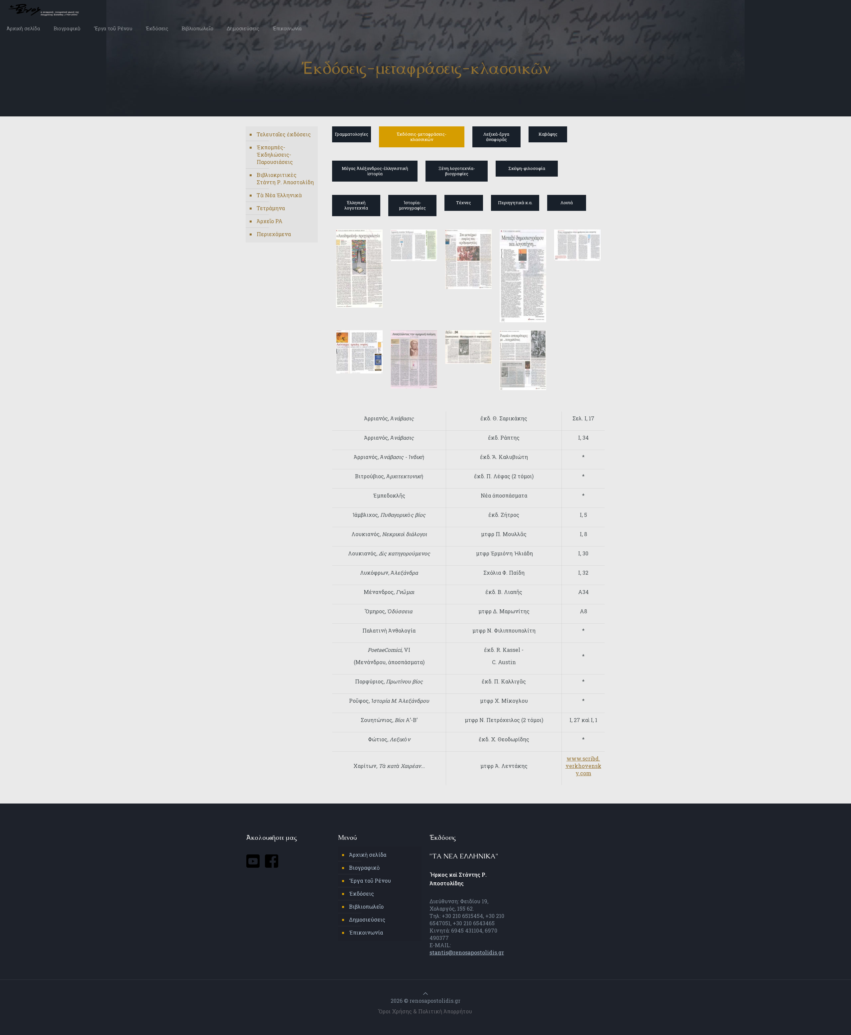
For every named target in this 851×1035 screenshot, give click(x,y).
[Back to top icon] (425, 993)
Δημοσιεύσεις (367, 919)
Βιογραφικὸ (364, 867)
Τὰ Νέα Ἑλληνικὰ (279, 195)
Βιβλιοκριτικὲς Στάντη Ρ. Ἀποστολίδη (285, 178)
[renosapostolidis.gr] (45, 10)
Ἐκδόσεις (361, 893)
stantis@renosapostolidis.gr (466, 952)
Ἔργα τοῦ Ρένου (370, 880)
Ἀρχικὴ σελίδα (367, 854)
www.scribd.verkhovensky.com (583, 766)
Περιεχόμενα (274, 233)
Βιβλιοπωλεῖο (366, 906)
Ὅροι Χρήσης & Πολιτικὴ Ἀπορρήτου (425, 1011)
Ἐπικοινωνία (366, 932)
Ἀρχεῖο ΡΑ (270, 221)
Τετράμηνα (271, 208)
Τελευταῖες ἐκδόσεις (284, 134)
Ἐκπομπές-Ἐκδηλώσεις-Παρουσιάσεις (275, 154)
